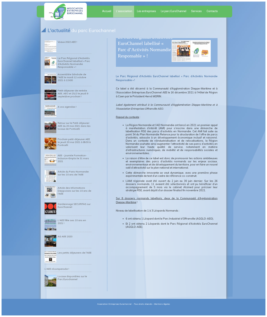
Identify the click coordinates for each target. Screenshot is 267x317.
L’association (124, 11)
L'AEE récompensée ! (57, 268)
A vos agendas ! (67, 106)
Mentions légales (162, 304)
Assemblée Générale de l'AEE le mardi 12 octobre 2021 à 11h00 (72, 77)
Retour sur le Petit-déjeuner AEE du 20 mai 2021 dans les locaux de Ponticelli (74, 125)
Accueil (106, 11)
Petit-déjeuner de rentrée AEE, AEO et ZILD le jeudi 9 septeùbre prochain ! (73, 93)
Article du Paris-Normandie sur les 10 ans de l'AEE (73, 173)
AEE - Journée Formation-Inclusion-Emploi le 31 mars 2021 (73, 158)
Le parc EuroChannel (173, 11)
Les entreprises (146, 11)
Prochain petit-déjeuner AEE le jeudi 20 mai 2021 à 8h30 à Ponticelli (74, 142)
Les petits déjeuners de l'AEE (74, 252)
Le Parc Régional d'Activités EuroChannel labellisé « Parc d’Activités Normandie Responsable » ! (74, 62)
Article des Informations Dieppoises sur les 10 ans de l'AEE (74, 190)
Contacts (212, 11)
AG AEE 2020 (65, 236)
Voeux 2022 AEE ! (67, 41)
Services (196, 11)
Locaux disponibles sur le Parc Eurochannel (72, 278)
